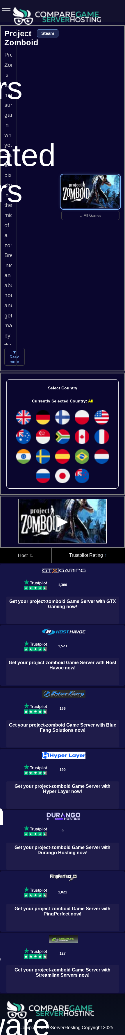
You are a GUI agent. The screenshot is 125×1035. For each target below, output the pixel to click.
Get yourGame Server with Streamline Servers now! (62, 972)
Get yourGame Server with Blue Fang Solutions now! (62, 727)
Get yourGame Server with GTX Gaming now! (62, 604)
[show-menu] (4, 11)
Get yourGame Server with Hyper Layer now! (62, 789)
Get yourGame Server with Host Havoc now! (62, 665)
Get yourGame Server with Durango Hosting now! (62, 850)
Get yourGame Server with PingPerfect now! (62, 911)
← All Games (90, 215)
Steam (47, 33)
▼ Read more (14, 357)
